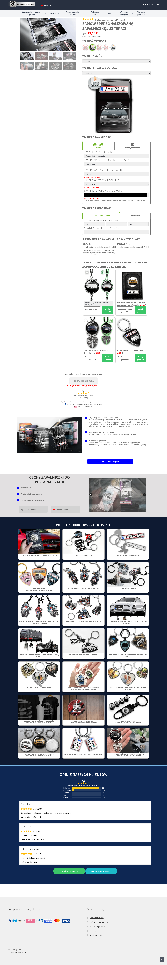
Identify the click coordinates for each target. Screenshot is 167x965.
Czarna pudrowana (92, 47)
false (91, 494)
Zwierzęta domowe (95, 13)
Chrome (85, 47)
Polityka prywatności (98, 926)
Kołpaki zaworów (128, 722)
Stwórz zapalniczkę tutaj (110, 461)
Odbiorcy (53, 13)
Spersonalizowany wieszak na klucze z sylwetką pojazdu (39, 655)
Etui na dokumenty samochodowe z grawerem (39, 556)
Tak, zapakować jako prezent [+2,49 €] (134, 247)
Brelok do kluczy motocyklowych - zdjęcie (83, 622)
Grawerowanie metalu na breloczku (83, 655)
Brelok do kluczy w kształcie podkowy (83, 688)
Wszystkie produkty (141, 13)
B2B (109, 13)
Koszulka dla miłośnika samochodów (39, 722)
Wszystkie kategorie (124, 13)
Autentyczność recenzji (99, 931)
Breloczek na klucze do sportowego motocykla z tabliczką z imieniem (39, 622)
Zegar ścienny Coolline (83, 722)
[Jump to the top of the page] (162, 959)
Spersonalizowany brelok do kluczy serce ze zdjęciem (128, 689)
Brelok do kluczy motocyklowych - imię (84, 588)
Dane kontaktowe (97, 918)
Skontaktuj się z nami (98, 935)
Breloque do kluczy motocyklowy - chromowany (83, 754)
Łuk (106, 47)
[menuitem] (46, 5)
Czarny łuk (99, 47)
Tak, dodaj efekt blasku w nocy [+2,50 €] (100, 247)
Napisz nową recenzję (101, 871)
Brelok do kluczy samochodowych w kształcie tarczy (128, 655)
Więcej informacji (34, 817)
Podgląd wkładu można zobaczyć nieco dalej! (88, 374)
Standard (113, 47)
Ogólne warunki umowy (99, 922)
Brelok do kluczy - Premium (128, 555)
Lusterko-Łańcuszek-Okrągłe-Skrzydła (128, 755)
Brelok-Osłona (39, 589)
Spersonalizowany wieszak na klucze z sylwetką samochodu (127, 622)
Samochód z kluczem (83, 556)
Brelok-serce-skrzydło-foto (39, 688)
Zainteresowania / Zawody (73, 13)
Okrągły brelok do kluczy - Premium (39, 755)
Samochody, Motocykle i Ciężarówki (31, 13)
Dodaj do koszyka (83, 380)
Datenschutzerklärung (17, 952)
